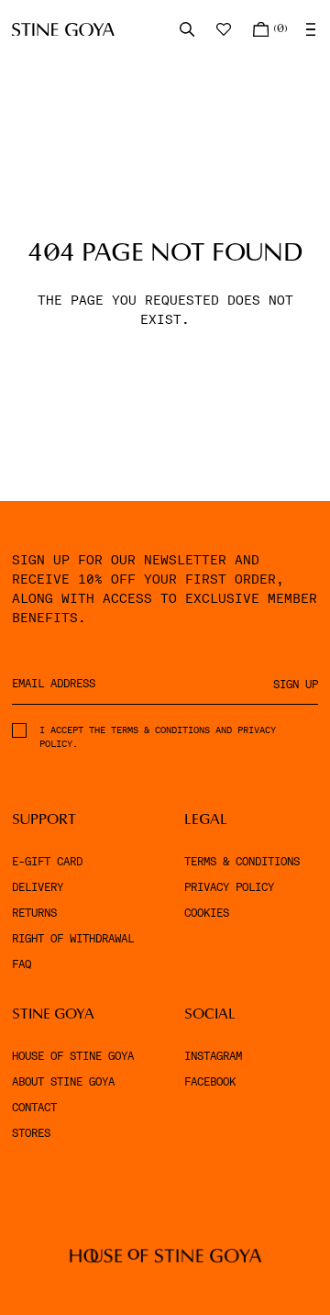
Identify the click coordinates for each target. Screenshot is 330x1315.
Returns (34, 913)
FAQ (21, 964)
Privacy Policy (229, 887)
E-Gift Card (47, 861)
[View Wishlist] (225, 29)
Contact (34, 1107)
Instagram (213, 1056)
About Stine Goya (63, 1081)
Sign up (295, 684)
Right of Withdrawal (73, 938)
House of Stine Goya (73, 1056)
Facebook (210, 1081)
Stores (31, 1133)
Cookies (206, 913)
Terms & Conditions (242, 861)
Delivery (37, 887)
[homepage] (63, 29)
